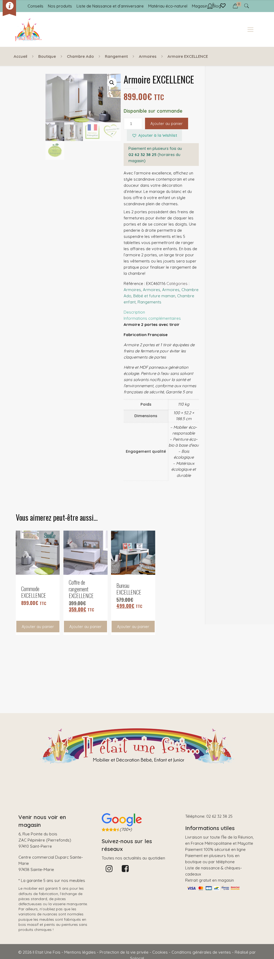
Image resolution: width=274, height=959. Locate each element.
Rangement (116, 56)
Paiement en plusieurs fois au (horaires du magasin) (155, 154)
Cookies (160, 952)
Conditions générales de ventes (201, 952)
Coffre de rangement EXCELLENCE (81, 589)
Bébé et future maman (154, 295)
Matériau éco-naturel (167, 6)
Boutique (47, 56)
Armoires (148, 56)
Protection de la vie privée (124, 952)
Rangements (149, 302)
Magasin (200, 6)
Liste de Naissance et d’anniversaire (110, 6)
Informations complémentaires (152, 318)
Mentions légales (80, 952)
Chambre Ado (80, 56)
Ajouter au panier (166, 123)
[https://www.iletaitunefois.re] (28, 29)
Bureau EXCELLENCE (128, 588)
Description (134, 312)
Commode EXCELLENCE (33, 591)
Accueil (20, 56)
